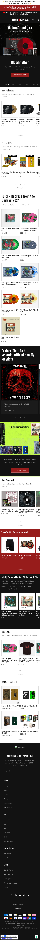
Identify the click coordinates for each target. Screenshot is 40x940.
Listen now (8, 411)
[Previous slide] (2, 84)
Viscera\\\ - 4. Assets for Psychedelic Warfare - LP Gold (8, 121)
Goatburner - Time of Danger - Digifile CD (9, 173)
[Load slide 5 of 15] (13, 84)
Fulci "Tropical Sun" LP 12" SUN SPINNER (9, 310)
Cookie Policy (8, 870)
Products (7, 799)
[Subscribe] (34, 771)
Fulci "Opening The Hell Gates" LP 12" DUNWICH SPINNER (10, 283)
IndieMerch (8, 858)
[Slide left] (16, 132)
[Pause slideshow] (38, 84)
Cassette (7, 832)
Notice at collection (7, 938)
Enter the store (20, 470)
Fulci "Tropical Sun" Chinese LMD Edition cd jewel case (25, 613)
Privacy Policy (8, 879)
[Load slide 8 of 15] (20, 84)
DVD (5, 837)
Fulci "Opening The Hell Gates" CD (29, 256)
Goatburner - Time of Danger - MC (27, 173)
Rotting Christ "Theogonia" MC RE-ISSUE (10, 732)
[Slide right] (24, 132)
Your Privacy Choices (11, 936)
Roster (6, 790)
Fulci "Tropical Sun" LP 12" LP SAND (29, 310)
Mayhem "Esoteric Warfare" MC (10, 706)
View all (20, 135)
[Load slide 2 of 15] (6, 84)
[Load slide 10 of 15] (24, 84)
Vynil (5, 828)
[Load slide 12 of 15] (29, 84)
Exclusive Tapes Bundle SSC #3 (29, 731)
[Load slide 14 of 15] (34, 84)
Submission (8, 807)
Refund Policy (8, 874)
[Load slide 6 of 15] (15, 84)
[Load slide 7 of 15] (18, 84)
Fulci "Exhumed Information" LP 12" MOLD (10, 256)
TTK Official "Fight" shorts (9, 555)
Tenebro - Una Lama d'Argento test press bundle (9, 510)
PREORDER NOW (20, 75)
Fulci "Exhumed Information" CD (10, 229)
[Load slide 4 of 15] (11, 84)
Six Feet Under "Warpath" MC (28, 706)
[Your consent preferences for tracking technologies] (36, 936)
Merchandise (8, 841)
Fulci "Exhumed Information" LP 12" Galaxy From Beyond (28, 229)
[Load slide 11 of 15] (27, 84)
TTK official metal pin (25, 555)
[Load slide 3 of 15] (8, 84)
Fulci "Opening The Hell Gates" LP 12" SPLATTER (29, 283)
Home (6, 786)
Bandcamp (7, 853)
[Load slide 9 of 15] (22, 84)
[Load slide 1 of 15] (4, 84)
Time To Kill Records (16, 921)
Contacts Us (8, 803)
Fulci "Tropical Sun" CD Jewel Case (10, 338)
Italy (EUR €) (19, 908)
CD (5, 824)
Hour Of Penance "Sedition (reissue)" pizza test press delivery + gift (26, 511)
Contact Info (8, 887)
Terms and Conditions (11, 883)
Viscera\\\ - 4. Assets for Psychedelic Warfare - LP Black (26, 121)
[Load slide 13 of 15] (31, 84)
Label (6, 794)
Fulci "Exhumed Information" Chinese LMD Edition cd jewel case (9, 613)
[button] (2, 20)
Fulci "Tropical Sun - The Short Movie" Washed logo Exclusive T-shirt (26, 660)
